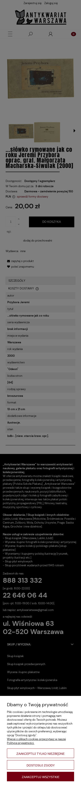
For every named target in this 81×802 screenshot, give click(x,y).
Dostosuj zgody (41, 765)
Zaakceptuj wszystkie (40, 777)
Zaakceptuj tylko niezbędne (40, 753)
